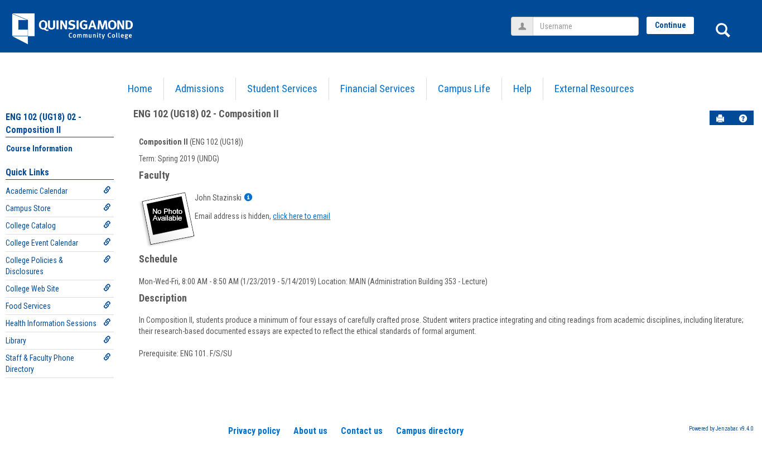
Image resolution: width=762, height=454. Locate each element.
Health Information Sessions (51, 323)
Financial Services (377, 88)
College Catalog (31, 225)
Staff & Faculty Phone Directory (40, 363)
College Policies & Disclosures (34, 266)
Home (140, 88)
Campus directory (430, 431)
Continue (670, 25)
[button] (743, 118)
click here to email (301, 216)
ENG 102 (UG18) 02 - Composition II (206, 114)
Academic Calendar (36, 191)
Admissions (199, 88)
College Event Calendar (42, 242)
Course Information (39, 148)
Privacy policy (254, 431)
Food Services (28, 306)
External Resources (594, 88)
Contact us (362, 431)
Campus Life (464, 88)
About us (310, 431)
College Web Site (32, 288)
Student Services (282, 88)
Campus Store (28, 208)
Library (16, 340)
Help (522, 88)
